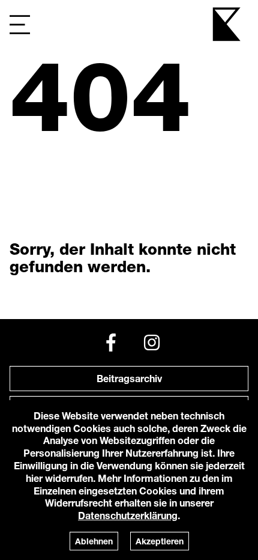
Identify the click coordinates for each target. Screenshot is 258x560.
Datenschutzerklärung (128, 515)
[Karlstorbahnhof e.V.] (227, 24)
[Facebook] (111, 342)
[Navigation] (20, 24)
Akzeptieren (160, 541)
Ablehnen (94, 541)
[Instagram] (152, 342)
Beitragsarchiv (129, 378)
